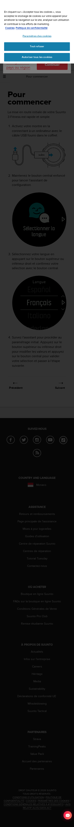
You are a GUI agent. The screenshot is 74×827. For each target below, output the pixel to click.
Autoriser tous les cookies (37, 57)
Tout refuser (37, 46)
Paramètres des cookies (37, 36)
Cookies (10, 28)
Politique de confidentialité (31, 28)
